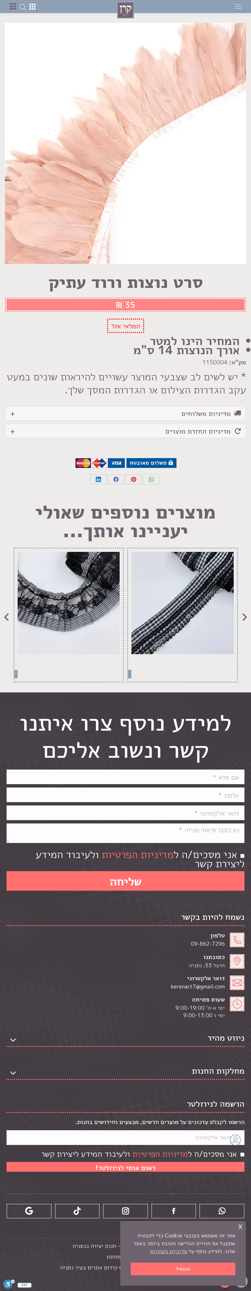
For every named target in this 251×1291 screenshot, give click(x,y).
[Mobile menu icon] (238, 7)
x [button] (240, 1226)
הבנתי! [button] (183, 1269)
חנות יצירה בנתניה (94, 1246)
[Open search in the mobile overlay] (23, 6)
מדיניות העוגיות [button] (168, 1251)
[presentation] (244, 615)
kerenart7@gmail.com (198, 986)
